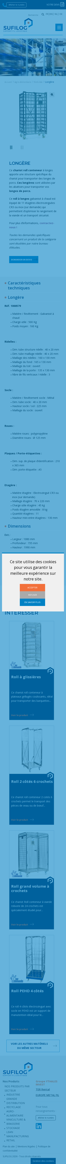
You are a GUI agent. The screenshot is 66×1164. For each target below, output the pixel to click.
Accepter (32, 587)
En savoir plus (32, 602)
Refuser (32, 594)
